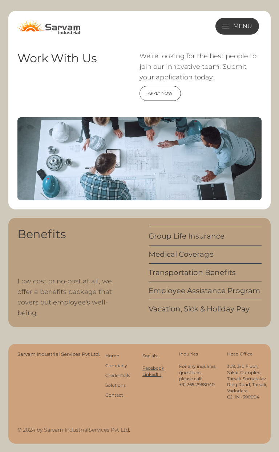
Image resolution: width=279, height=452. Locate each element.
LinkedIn (151, 374)
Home (112, 355)
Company (116, 365)
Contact (114, 395)
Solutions (115, 385)
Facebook (153, 368)
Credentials (117, 375)
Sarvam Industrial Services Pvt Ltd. (59, 354)
